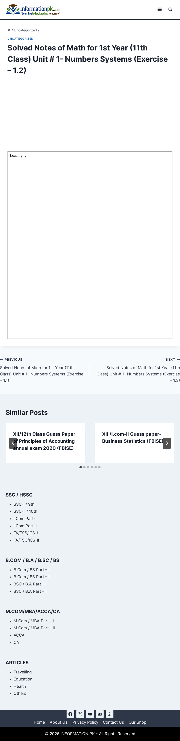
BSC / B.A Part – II (30, 591)
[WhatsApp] (109, 714)
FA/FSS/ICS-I (26, 533)
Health (20, 686)
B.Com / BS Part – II (32, 576)
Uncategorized (21, 38)
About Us (59, 722)
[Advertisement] (90, 116)
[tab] (80, 467)
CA (16, 642)
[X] (80, 714)
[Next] (167, 443)
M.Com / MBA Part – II (34, 628)
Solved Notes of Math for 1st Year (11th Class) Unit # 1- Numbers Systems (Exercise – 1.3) (138, 370)
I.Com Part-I (25, 518)
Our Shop (137, 722)
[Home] (9, 30)
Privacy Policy (85, 722)
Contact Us (113, 722)
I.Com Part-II (25, 525)
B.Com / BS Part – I (31, 569)
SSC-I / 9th (24, 504)
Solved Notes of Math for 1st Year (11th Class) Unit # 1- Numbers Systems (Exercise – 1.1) (41, 370)
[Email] (100, 714)
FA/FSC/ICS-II (26, 540)
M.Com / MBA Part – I (34, 621)
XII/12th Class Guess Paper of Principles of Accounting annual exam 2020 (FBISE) (44, 441)
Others (20, 693)
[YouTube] (90, 714)
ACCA (19, 635)
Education (23, 679)
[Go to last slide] (13, 443)
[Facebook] (70, 714)
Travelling (23, 672)
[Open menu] (159, 9)
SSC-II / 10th (25, 511)
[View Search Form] (170, 9)
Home (39, 722)
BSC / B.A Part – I (30, 584)
